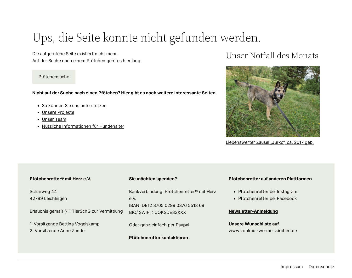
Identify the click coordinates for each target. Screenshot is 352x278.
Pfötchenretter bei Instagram (267, 191)
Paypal (182, 224)
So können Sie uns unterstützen (74, 105)
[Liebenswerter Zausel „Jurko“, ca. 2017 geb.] (273, 102)
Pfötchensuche (54, 76)
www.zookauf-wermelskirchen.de (263, 230)
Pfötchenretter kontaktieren (158, 237)
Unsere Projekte (58, 112)
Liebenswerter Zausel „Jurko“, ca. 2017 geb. (270, 142)
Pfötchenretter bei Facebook (267, 198)
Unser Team (54, 119)
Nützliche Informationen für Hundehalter (83, 126)
